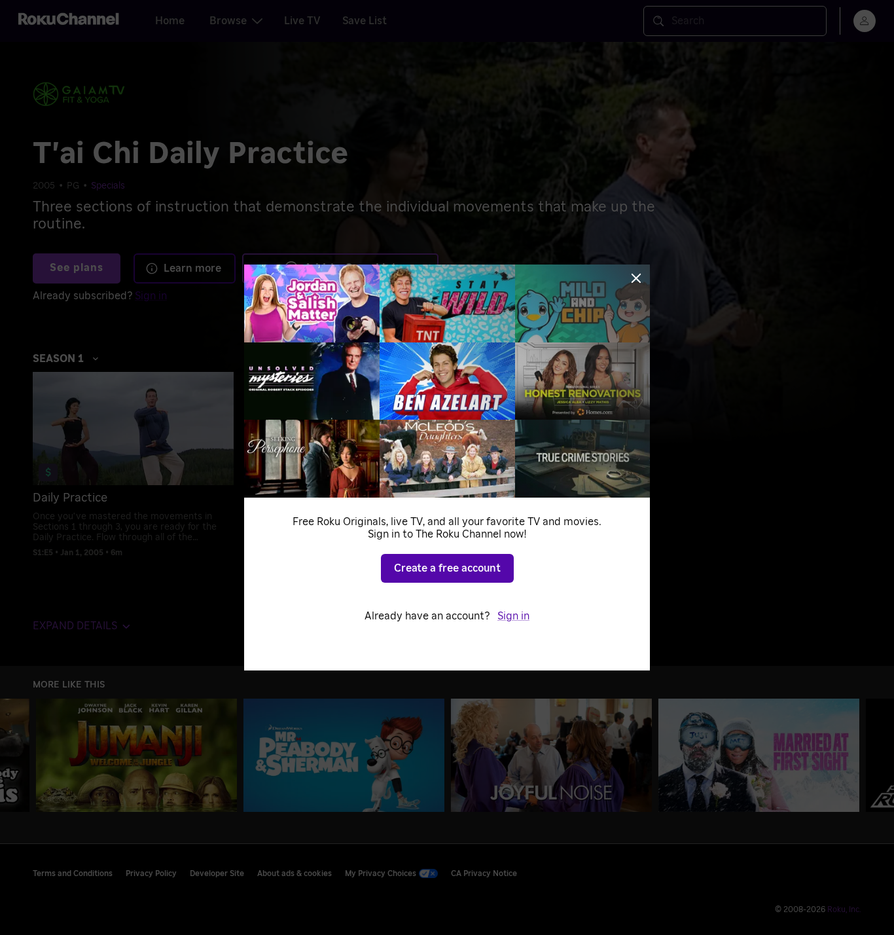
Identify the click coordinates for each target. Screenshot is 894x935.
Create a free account (447, 568)
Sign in (513, 616)
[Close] (636, 278)
